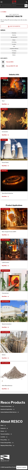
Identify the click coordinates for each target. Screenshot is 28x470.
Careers (2, 431)
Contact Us (3, 428)
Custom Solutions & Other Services (9, 412)
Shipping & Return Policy (6, 445)
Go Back (4, 11)
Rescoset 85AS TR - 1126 (12, 66)
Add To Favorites (15, 26)
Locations (3, 436)
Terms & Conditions (5, 434)
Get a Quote (22, 467)
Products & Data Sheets (6, 406)
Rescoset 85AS (9, 61)
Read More (4, 104)
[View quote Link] (26, 2)
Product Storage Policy (6, 442)
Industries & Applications (6, 409)
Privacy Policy (4, 439)
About (2, 425)
